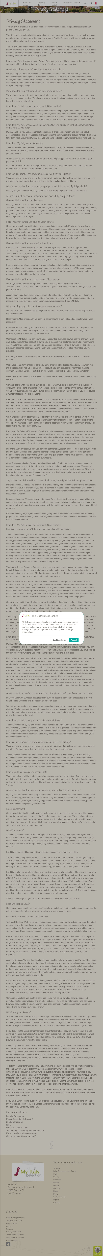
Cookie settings (59, 640)
